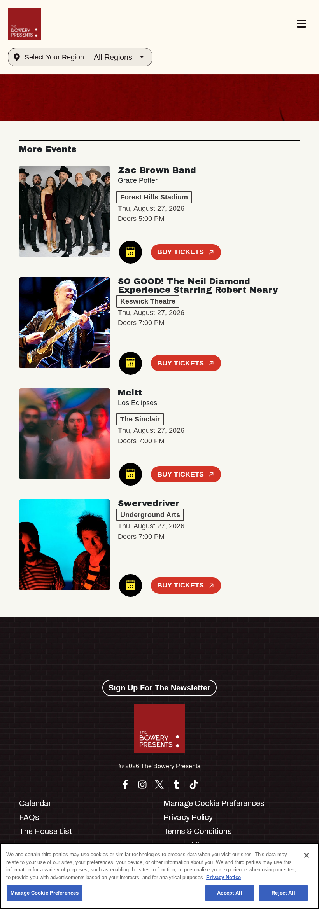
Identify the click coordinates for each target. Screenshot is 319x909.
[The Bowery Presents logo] (24, 24)
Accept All (229, 893)
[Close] (306, 855)
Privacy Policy (188, 817)
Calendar (35, 803)
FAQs (29, 817)
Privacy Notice (223, 877)
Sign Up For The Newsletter (159, 687)
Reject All (283, 893)
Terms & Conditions (197, 831)
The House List (45, 831)
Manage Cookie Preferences (45, 893)
